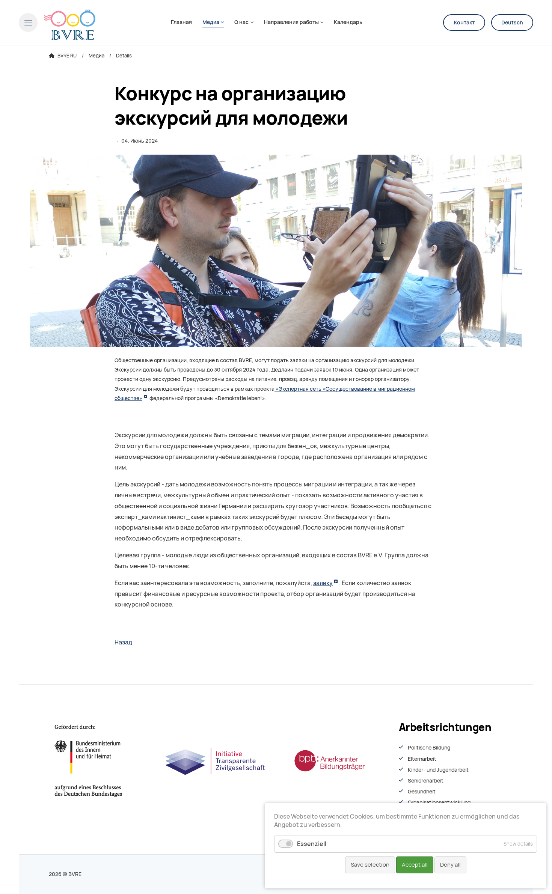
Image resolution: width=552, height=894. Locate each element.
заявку (323, 583)
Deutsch (512, 22)
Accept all (415, 864)
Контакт (464, 22)
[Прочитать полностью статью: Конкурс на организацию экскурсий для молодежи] (276, 251)
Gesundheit (422, 791)
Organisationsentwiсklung (439, 802)
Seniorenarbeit (425, 780)
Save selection (370, 864)
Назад (123, 642)
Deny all (450, 864)
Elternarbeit (422, 759)
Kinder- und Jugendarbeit (438, 769)
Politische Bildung (429, 747)
